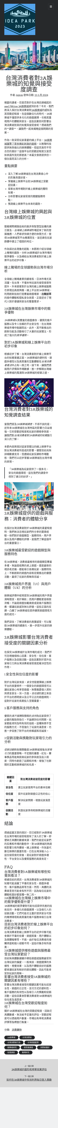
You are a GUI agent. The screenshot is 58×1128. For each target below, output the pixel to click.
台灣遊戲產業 (33, 1042)
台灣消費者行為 (13, 1042)
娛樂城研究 (12, 1047)
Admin (19, 94)
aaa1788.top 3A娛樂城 (16, 106)
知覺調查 (11, 1052)
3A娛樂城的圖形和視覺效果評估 (29, 1069)
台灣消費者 (27, 1037)
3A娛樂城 (37, 109)
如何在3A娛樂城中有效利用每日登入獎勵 (29, 1079)
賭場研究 (25, 1052)
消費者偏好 (44, 1047)
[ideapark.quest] (19, 34)
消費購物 (17, 1029)
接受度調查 (28, 1047)
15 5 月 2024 (41, 94)
